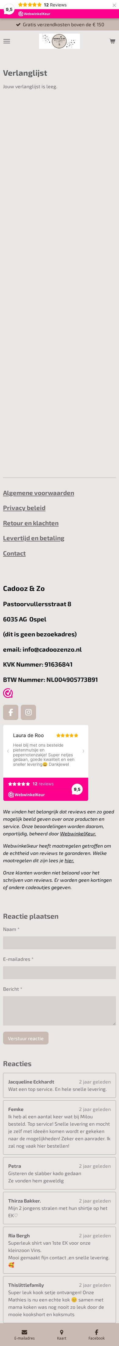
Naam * (11, 929)
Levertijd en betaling (33, 537)
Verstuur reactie (26, 1038)
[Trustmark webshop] (8, 694)
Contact (14, 553)
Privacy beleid (24, 507)
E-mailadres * (18, 959)
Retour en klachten (31, 522)
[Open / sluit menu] (6, 41)
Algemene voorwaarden (38, 492)
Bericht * (12, 989)
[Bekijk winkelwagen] (112, 41)
